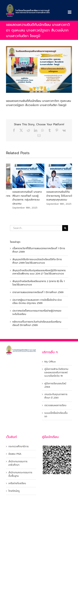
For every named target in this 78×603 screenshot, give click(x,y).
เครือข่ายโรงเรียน (17, 483)
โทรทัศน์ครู (14, 491)
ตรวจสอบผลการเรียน (55, 405)
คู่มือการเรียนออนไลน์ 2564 (55, 385)
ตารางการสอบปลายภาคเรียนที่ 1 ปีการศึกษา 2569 (37, 292)
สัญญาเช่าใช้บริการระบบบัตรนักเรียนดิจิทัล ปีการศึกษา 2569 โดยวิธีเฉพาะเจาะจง (37, 261)
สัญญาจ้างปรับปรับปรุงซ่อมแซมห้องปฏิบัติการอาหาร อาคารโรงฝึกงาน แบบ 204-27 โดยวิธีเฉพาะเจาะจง (39, 272)
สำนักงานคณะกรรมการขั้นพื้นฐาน (20, 474)
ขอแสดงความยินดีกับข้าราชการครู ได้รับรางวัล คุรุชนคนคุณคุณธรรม (55, 195)
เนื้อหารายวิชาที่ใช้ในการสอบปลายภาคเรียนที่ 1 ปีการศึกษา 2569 (38, 250)
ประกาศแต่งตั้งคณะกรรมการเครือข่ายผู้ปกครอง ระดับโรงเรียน (36, 312)
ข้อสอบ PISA (14, 454)
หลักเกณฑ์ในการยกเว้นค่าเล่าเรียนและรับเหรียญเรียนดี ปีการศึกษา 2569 (36, 323)
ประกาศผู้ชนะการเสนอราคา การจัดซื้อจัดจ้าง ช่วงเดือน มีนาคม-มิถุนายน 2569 (37, 301)
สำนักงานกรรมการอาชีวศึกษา (17, 463)
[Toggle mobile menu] (70, 12)
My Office (50, 361)
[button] (9, 186)
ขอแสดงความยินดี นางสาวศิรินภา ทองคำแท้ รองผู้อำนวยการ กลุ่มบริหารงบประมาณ (20, 197)
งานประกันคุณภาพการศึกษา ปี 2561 (55, 396)
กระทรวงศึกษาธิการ (18, 446)
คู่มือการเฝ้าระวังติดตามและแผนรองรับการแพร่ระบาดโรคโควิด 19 (56, 372)
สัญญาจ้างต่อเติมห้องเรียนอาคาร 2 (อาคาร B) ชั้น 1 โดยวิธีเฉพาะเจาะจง (38, 282)
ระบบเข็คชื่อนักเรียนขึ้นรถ (56, 414)
